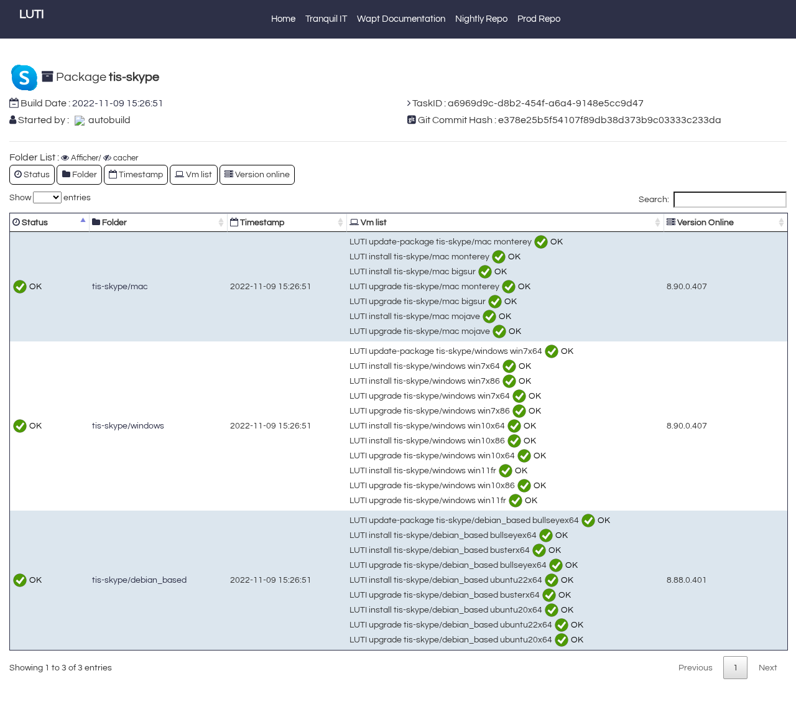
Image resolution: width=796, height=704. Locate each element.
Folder (113, 222)
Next (768, 667)
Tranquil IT (326, 19)
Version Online (704, 222)
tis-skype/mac (120, 286)
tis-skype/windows (128, 425)
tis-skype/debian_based (139, 580)
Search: (654, 199)
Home (283, 19)
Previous (695, 667)
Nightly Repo (481, 19)
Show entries (50, 197)
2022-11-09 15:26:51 (118, 103)
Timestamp (261, 222)
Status (34, 222)
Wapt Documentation (401, 19)
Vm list (373, 222)
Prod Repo (538, 19)
